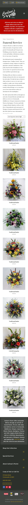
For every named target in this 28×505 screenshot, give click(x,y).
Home (4, 39)
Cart (6, 2)
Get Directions (7, 483)
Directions (21, 2)
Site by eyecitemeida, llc (17, 501)
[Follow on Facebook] (4, 487)
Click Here (17, 439)
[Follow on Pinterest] (7, 487)
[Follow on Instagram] (10, 487)
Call (12, 2)
